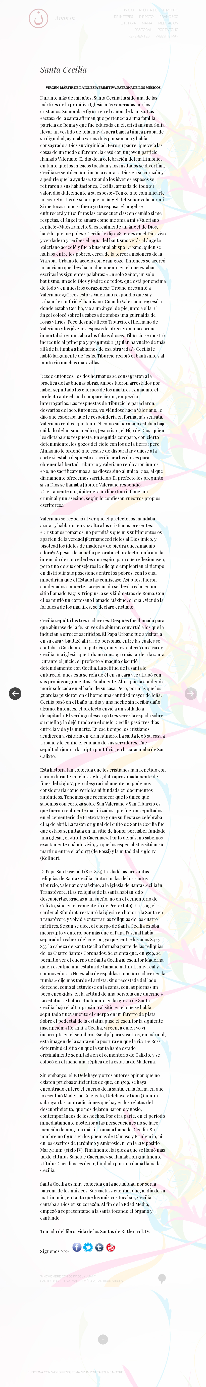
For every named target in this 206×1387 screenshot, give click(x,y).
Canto (45, 1281)
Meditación (168, 23)
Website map (167, 36)
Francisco (169, 16)
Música (89, 1281)
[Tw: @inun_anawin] (88, 1251)
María (147, 23)
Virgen (117, 1281)
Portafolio (168, 29)
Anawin (65, 18)
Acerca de (148, 10)
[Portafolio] (99, 1251)
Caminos (170, 10)
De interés (123, 16)
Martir (77, 1281)
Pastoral (143, 29)
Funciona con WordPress (49, 1372)
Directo (146, 16)
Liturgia (128, 23)
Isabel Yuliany (84, 1276)
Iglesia (65, 1281)
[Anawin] (41, 18)
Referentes (139, 36)
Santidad (103, 1281)
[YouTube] (110, 1251)
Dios (55, 1281)
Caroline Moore (110, 1372)
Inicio (129, 10)
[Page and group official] (77, 1251)
